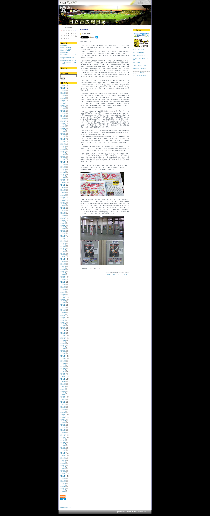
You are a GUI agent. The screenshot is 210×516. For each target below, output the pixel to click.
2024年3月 (63, 115)
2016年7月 (63, 264)
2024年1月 (63, 118)
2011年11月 (63, 356)
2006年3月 (63, 468)
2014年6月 (63, 305)
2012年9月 (63, 340)
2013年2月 (63, 332)
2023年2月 (63, 136)
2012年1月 (63, 353)
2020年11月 (63, 180)
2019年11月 (63, 199)
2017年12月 (63, 236)
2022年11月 (63, 141)
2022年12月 (63, 139)
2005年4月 (63, 486)
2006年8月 (63, 460)
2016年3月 (63, 271)
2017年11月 (63, 238)
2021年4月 (63, 172)
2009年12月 (63, 394)
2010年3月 (63, 389)
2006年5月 (63, 465)
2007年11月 (63, 435)
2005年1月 (63, 491)
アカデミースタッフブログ (139, 65)
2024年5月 (63, 111)
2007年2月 (63, 450)
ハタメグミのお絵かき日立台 (140, 75)
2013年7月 (63, 324)
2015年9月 (63, 281)
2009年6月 (63, 404)
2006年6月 (63, 463)
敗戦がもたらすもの (65, 50)
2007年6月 (63, 444)
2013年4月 (63, 328)
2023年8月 (63, 126)
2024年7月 (63, 108)
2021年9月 (63, 164)
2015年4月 (63, 289)
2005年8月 (63, 480)
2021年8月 (63, 166)
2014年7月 (63, 304)
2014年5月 (63, 307)
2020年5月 (63, 190)
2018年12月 (63, 217)
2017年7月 (63, 245)
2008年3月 (63, 429)
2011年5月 (63, 366)
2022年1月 (63, 157)
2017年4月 (63, 250)
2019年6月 (63, 207)
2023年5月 (63, 131)
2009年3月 (63, 409)
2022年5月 (63, 151)
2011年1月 (63, 373)
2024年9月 (63, 105)
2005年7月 (63, 481)
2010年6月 (63, 384)
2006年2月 (63, 470)
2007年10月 (63, 437)
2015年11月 (63, 277)
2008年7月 (63, 422)
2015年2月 (63, 292)
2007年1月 (63, 452)
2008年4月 (63, 427)
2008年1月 (63, 432)
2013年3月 (63, 330)
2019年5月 (63, 208)
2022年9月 (63, 144)
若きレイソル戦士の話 (65, 49)
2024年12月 (63, 100)
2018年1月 (63, 235)
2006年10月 (63, 457)
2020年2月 (63, 194)
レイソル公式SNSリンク (139, 55)
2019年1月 (63, 215)
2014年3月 (63, 310)
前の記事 (109, 274)
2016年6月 (63, 266)
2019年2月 (63, 213)
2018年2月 (63, 233)
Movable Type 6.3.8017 (65, 507)
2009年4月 (63, 407)
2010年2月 (63, 391)
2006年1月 (63, 471)
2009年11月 (63, 396)
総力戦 (62, 59)
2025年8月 (63, 92)
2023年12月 (63, 120)
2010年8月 (63, 381)
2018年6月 (63, 227)
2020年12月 (63, 179)
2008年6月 (63, 424)
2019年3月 (63, 212)
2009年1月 (63, 412)
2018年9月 (63, 222)
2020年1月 (63, 195)
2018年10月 (63, 220)
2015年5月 (63, 287)
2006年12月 (63, 453)
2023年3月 (63, 134)
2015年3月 (63, 291)
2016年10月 (63, 259)
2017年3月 (63, 251)
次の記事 (126, 274)
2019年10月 (63, 200)
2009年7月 (63, 402)
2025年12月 (63, 85)
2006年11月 (63, 455)
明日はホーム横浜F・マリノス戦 (68, 60)
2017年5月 (63, 248)
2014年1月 (63, 314)
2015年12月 (63, 276)
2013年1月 (63, 333)
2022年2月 (63, 156)
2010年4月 (63, 388)
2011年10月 (63, 358)
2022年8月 (63, 146)
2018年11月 (63, 218)
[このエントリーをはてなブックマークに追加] (97, 38)
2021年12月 (63, 159)
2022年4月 (63, 153)
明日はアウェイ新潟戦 (65, 47)
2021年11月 (63, 161)
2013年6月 (63, 325)
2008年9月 (63, 419)
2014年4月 (63, 309)
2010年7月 (63, 383)
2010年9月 (63, 379)
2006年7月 (63, 462)
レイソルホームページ (138, 49)
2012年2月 (63, 351)
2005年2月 (63, 490)
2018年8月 (63, 223)
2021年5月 (63, 171)
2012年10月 (63, 338)
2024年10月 (63, 103)
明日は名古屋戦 (64, 52)
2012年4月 (63, 348)
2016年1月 (63, 274)
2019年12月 (63, 197)
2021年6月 (63, 169)
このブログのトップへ (118, 274)
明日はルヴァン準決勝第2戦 (67, 57)
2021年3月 (63, 174)
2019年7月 (63, 205)
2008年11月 (63, 416)
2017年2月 (63, 253)
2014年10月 (63, 299)
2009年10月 (63, 398)
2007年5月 (63, 445)
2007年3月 (63, 448)
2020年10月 (63, 182)
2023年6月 (63, 130)
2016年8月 (63, 263)
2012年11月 (63, 337)
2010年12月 (63, 374)
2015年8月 (63, 282)
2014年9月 (63, 301)
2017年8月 (63, 243)
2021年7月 (63, 167)
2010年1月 (63, 393)
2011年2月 (63, 371)
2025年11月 (63, 87)
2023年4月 (63, 133)
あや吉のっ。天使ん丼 (138, 73)
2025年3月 (63, 95)
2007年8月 (63, 440)
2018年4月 (63, 230)
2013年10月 (63, 319)
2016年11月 (63, 258)
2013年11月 (63, 317)
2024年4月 (63, 113)
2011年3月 (63, 370)
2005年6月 (63, 483)
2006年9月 (63, 458)
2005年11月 (63, 475)
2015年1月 (63, 294)
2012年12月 (63, 335)
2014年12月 (63, 296)
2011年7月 (63, 363)
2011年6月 (63, 365)
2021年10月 (63, 162)
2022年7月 (63, 148)
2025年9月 (63, 90)
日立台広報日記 (137, 62)
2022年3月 (63, 154)
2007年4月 (63, 447)
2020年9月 (63, 184)
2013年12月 (63, 315)
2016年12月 (63, 256)
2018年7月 (63, 225)
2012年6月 (63, 345)
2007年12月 (63, 434)
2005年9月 (63, 478)
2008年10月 (63, 417)
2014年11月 (63, 297)
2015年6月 (63, 286)
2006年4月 (63, 467)
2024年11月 (63, 102)
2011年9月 (63, 360)
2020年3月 (63, 192)
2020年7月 (63, 187)
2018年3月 (63, 231)
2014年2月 (63, 312)
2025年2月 (63, 97)
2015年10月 (63, 279)
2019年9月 (63, 202)
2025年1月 (63, 98)
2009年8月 (63, 401)
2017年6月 (63, 246)
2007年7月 (63, 442)
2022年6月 (63, 149)
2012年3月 (63, 350)
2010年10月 (63, 378)
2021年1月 (63, 177)
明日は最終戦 (63, 45)
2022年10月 (63, 143)
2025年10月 (63, 88)
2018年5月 (63, 228)
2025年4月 (63, 93)
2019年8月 (63, 204)
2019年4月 (63, 210)
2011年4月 (63, 368)
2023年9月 (63, 125)
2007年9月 (63, 439)
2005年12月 (63, 473)
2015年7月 (63, 284)
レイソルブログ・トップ (139, 52)
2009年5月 (63, 406)
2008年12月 (63, 414)
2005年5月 (63, 485)
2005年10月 (63, 476)
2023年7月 (63, 128)
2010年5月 (63, 386)
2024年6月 (63, 110)
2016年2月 (63, 273)
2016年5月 (63, 268)
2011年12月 (63, 355)
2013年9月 (63, 320)
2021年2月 (63, 176)
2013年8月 (63, 322)
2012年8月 (63, 342)
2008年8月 (63, 421)
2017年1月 (63, 254)
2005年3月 (63, 488)
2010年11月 (63, 376)
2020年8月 (63, 185)
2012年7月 (63, 343)
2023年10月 (63, 123)
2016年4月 (63, 269)
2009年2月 (63, 411)
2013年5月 (63, 327)
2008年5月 (63, 425)
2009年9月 (63, 399)
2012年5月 (63, 347)
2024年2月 (63, 116)
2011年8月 (63, 361)
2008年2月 (63, 430)
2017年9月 (63, 241)
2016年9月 (63, 261)
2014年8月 (63, 302)
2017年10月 (63, 240)
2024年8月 (63, 107)
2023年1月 (63, 138)
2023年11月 (63, 121)
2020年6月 (63, 189)
